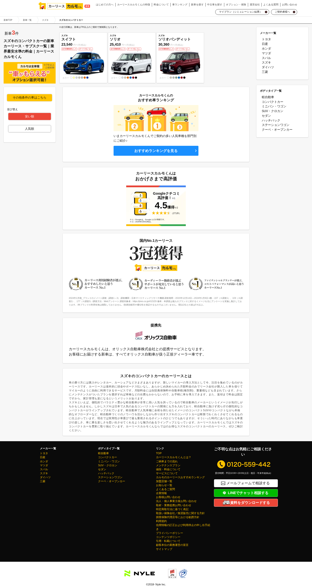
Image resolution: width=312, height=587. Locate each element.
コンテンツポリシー (168, 537)
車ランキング (179, 4)
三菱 (265, 72)
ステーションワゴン (275, 125)
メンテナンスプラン (168, 465)
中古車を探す (214, 4)
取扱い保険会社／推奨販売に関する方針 (180, 513)
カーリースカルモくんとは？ (173, 457)
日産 (265, 44)
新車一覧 (27, 20)
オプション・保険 (236, 4)
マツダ (266, 53)
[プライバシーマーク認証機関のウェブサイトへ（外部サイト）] (183, 575)
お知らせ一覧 (164, 485)
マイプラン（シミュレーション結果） (240, 11)
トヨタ (266, 39)
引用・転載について (168, 541)
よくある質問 (270, 4)
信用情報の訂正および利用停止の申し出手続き (183, 527)
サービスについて (167, 473)
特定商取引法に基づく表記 (172, 509)
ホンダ (266, 48)
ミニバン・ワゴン (274, 106)
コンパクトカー (272, 102)
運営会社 (255, 4)
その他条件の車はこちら (29, 97)
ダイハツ (268, 67)
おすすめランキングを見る (156, 151)
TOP (159, 453)
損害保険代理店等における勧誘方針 (177, 517)
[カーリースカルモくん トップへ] (64, 5)
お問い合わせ (289, 4)
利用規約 (161, 521)
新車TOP (8, 20)
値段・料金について (168, 469)
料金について (161, 4)
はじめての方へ (105, 4)
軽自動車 (268, 97)
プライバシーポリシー (169, 533)
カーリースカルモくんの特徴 (133, 4)
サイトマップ (164, 549)
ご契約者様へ (282, 11)
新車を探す (197, 4)
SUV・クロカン (272, 111)
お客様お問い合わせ (168, 497)
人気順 (29, 128)
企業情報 (161, 493)
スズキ (45, 20)
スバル (266, 58)
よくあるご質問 (165, 489)
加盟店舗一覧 (164, 481)
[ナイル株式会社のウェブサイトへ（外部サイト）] (139, 574)
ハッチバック (271, 120)
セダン (266, 115)
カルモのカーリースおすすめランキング (180, 477)
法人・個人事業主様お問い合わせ (176, 501)
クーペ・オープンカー (277, 129)
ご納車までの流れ (167, 461)
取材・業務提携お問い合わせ (173, 505)
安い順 (29, 116)
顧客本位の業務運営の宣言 (172, 545)
